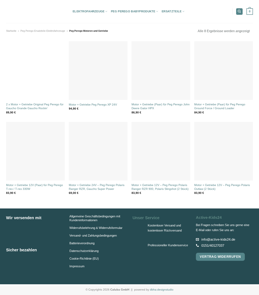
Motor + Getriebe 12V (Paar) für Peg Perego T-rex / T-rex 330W (34, 186)
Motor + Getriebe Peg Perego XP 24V (93, 104)
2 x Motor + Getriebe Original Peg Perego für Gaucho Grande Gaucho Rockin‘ (35, 106)
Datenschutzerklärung (84, 251)
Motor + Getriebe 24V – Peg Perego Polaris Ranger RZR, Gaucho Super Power (96, 186)
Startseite (11, 31)
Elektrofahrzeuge (89, 11)
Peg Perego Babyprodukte (133, 11)
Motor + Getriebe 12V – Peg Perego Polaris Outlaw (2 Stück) (222, 186)
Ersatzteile (172, 11)
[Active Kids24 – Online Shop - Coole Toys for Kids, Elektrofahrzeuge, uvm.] (36, 11)
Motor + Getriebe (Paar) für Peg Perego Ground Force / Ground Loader (219, 106)
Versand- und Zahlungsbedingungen (93, 235)
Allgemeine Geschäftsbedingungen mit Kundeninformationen (94, 218)
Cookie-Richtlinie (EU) (84, 258)
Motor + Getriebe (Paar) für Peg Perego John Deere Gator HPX (161, 106)
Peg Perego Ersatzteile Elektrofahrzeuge (42, 31)
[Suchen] (239, 11)
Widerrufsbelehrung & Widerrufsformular (95, 227)
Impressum (77, 266)
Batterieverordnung (81, 243)
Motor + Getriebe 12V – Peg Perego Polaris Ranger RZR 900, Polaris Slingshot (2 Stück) (160, 186)
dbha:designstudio (161, 289)
